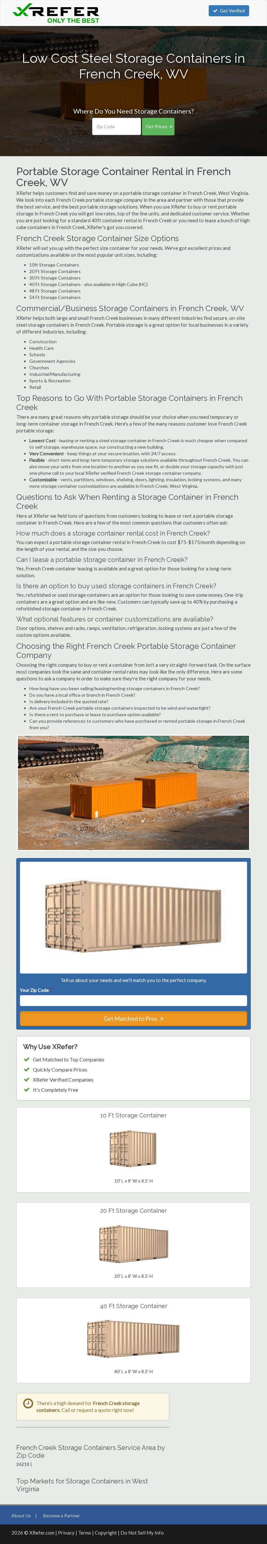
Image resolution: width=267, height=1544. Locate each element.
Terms (84, 1533)
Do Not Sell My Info (142, 1533)
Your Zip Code (36, 990)
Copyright (106, 1533)
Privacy (66, 1533)
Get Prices (156, 126)
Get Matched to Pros (131, 1018)
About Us (21, 1515)
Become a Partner (61, 1515)
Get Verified (232, 10)
